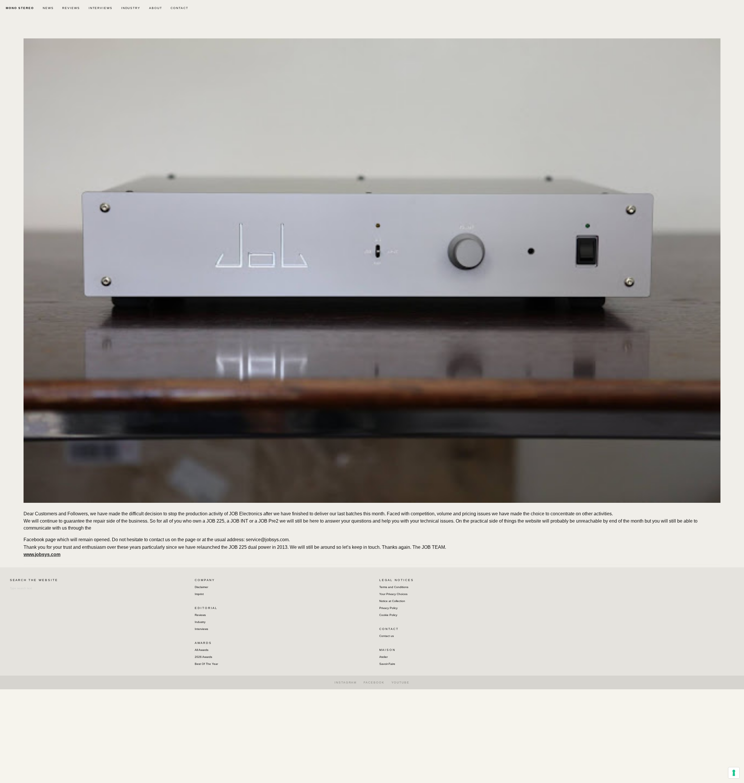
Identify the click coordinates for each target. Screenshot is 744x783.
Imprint (199, 594)
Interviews (201, 629)
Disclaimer (201, 587)
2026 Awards (203, 656)
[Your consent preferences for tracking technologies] (733, 772)
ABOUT (155, 8)
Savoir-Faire (387, 663)
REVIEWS (71, 8)
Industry (200, 622)
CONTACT (179, 8)
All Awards (201, 649)
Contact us (386, 636)
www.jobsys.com (42, 554)
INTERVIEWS (100, 8)
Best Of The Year (206, 663)
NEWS (48, 8)
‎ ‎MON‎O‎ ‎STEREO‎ (19, 8)
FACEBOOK (374, 682)
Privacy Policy (388, 608)
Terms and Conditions (393, 587)
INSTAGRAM (346, 682)
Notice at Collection (392, 601)
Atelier (383, 656)
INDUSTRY (130, 8)
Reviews (200, 615)
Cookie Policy (388, 615)
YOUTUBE (400, 682)
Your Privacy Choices (393, 594)
